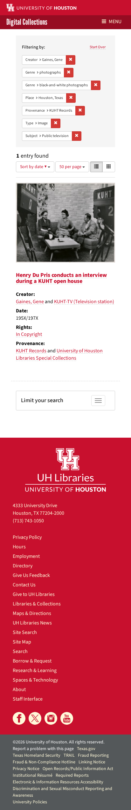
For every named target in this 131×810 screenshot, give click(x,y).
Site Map (22, 641)
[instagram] (51, 718)
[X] (35, 718)
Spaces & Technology (35, 679)
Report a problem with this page (43, 749)
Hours (19, 546)
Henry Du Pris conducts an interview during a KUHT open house (61, 278)
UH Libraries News (32, 622)
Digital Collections (26, 22)
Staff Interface (28, 699)
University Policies (30, 802)
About (19, 689)
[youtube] (66, 718)
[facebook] (19, 718)
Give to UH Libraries (34, 594)
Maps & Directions (32, 613)
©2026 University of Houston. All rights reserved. (58, 742)
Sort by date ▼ (34, 167)
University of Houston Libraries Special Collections (59, 354)
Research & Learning (35, 670)
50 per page (70, 167)
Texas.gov (86, 749)
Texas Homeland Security (36, 755)
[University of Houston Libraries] (65, 469)
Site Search (25, 632)
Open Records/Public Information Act (78, 769)
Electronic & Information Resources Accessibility (58, 782)
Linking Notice (92, 762)
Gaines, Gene (30, 301)
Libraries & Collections (37, 603)
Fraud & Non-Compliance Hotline (44, 762)
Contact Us (24, 584)
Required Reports (72, 775)
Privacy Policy (27, 537)
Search (20, 651)
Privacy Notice (26, 769)
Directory (22, 565)
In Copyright (29, 334)
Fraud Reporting (93, 755)
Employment (26, 556)
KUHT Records (31, 350)
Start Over (98, 47)
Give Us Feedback (31, 575)
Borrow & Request (32, 660)
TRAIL (69, 755)
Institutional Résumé (32, 775)
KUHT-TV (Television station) (84, 301)
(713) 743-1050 (28, 520)
